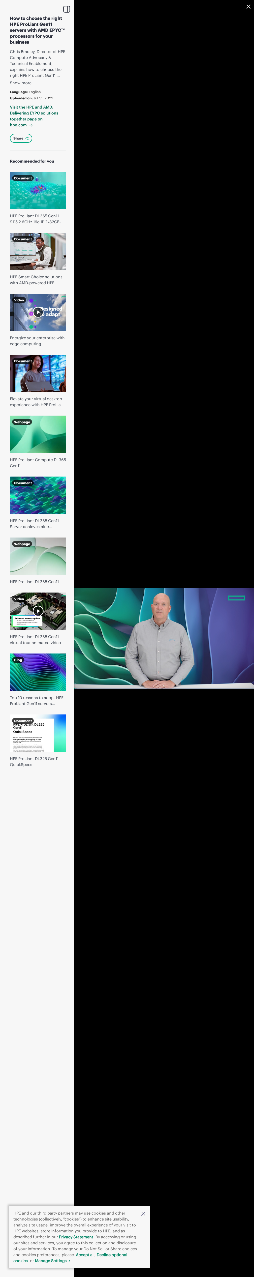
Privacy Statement (76, 1236)
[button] (143, 1213)
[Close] (248, 6)
